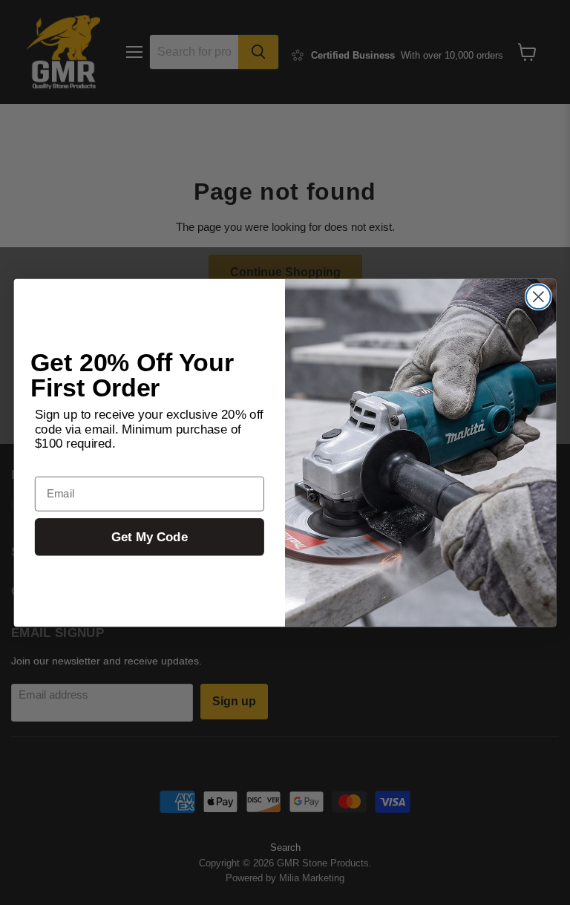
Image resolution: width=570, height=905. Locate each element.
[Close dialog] (538, 296)
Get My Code (149, 536)
